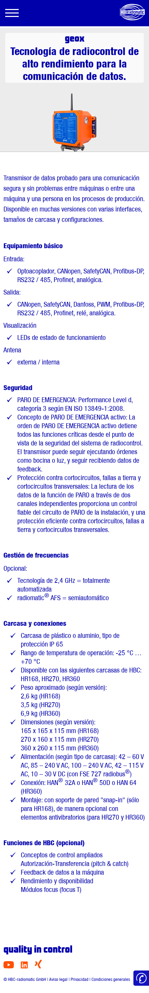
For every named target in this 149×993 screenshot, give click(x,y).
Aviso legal (58, 979)
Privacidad (79, 979)
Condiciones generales (110, 979)
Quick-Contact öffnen (141, 978)
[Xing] (38, 966)
